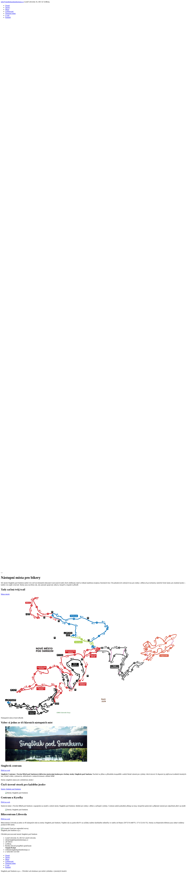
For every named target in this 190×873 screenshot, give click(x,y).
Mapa (7, 9)
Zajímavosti (9, 11)
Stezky (7, 7)
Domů (7, 5)
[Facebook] (95, 381)
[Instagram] (95, 570)
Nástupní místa (10, 13)
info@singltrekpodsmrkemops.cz (12, 2)
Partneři (8, 17)
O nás (7, 15)
